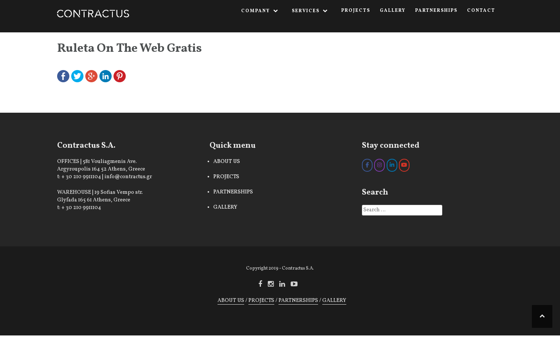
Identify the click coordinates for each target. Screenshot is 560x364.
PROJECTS (355, 11)
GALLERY (393, 11)
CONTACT (481, 11)
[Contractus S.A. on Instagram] (379, 165)
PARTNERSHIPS (436, 11)
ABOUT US (226, 161)
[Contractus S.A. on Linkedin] (392, 165)
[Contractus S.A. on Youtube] (404, 165)
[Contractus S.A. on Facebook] (367, 165)
